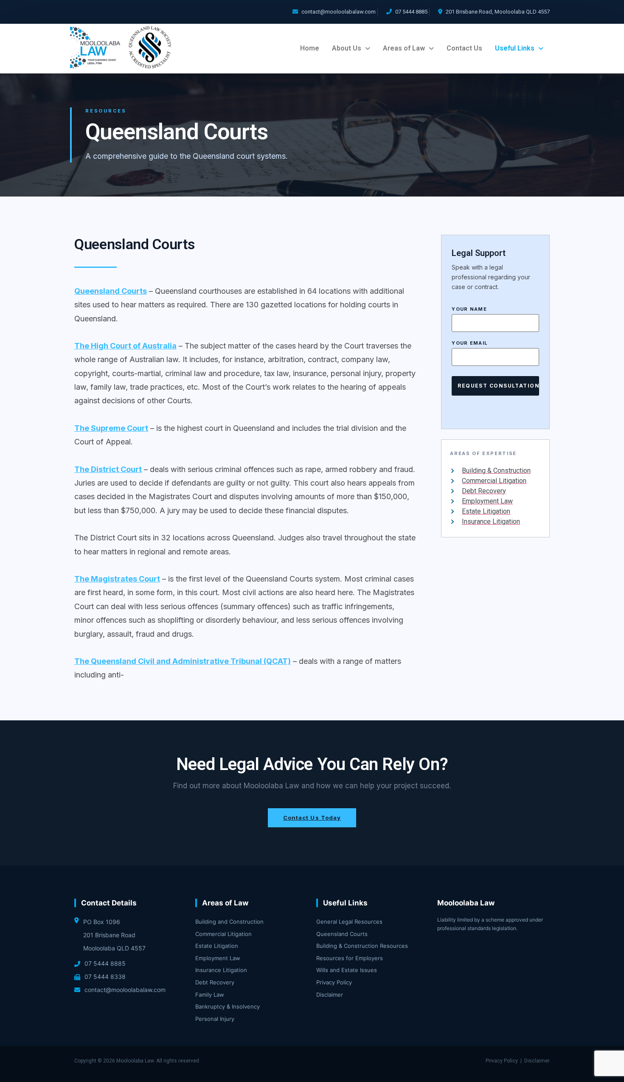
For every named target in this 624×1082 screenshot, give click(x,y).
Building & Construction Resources (362, 945)
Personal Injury (214, 1018)
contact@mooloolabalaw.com (338, 11)
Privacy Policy (334, 982)
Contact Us (464, 48)
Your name (469, 309)
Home (309, 48)
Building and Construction (229, 921)
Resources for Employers (349, 958)
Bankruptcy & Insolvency (227, 1006)
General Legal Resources (349, 921)
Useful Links (514, 48)
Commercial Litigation (223, 933)
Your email (470, 343)
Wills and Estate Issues (346, 970)
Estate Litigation (216, 945)
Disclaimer (329, 994)
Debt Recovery (214, 982)
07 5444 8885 (411, 11)
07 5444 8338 (105, 976)
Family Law (209, 994)
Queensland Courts (342, 933)
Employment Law (217, 958)
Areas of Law (404, 48)
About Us (346, 48)
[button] (351, 48)
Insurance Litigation (221, 970)
